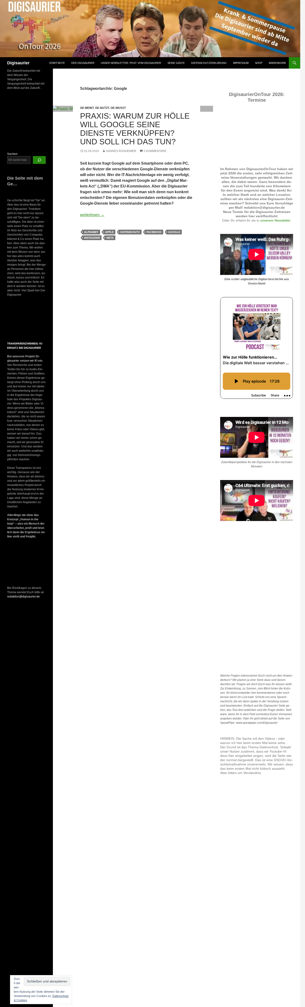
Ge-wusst (118, 108)
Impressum (241, 62)
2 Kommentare (155, 151)
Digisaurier (18, 63)
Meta (110, 237)
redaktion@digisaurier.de (23, 596)
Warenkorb (277, 62)
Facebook (154, 232)
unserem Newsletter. (275, 220)
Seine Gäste (176, 62)
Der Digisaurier (82, 62)
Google (174, 232)
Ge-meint (87, 108)
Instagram (92, 237)
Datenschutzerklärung (209, 62)
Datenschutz (130, 232)
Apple (109, 232)
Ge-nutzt (102, 108)
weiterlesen (92, 215)
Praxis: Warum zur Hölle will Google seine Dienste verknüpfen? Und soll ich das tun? (135, 128)
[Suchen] (39, 160)
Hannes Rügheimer (121, 151)
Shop (258, 62)
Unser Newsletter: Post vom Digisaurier (131, 62)
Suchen (12, 154)
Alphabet (91, 232)
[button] (11, 319)
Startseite (57, 62)
